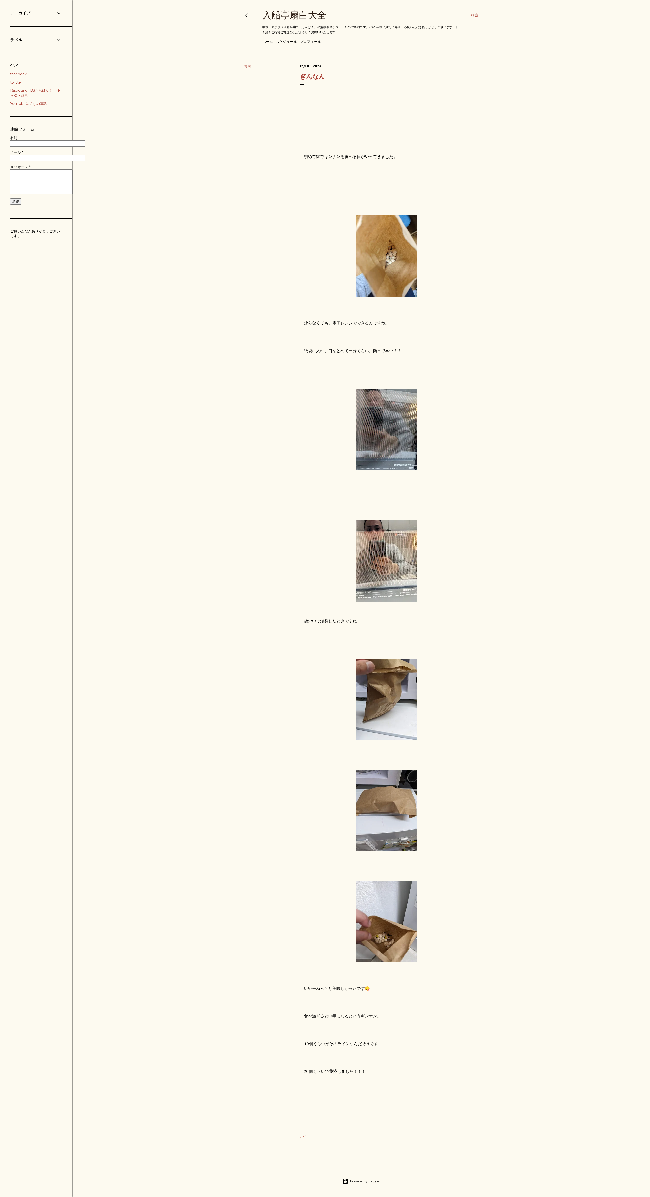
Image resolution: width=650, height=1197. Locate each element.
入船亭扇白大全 (294, 15)
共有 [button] (247, 66)
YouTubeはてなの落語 (28, 103)
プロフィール (310, 41)
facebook (18, 74)
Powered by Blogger (365, 1181)
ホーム (267, 41)
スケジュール (286, 41)
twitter (16, 82)
